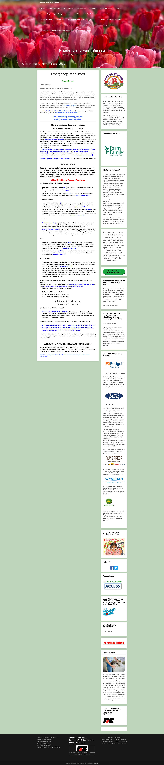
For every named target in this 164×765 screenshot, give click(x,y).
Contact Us (97, 25)
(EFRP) (69, 193)
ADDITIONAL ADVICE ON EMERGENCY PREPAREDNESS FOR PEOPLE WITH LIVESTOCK (68, 325)
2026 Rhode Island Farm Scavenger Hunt (110, 19)
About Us (70, 8)
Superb (96, 763)
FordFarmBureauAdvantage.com (114, 449)
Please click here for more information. (67, 113)
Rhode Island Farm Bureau (49, 3)
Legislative (92, 19)
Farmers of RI (81, 8)
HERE (107, 305)
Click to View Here (108, 631)
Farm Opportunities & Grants (91, 14)
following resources (70, 105)
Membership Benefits (106, 8)
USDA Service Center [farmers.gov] (82, 155)
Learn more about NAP (69, 248)
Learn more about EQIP (65, 266)
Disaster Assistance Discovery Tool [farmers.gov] (75, 149)
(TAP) (60, 251)
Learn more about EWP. (56, 276)
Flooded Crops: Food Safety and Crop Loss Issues (55, 158)
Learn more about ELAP (78, 215)
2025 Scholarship (43, 30)
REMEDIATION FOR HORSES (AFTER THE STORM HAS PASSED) (61, 330)
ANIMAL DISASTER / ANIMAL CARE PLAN (55, 312)
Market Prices (60, 19)
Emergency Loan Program (50, 223)
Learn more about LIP (78, 207)
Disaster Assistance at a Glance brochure (81, 284)
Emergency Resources (64, 14)
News (118, 8)
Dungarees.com (119, 469)
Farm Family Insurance (109, 207)
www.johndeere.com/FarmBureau (112, 516)
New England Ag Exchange (83, 25)
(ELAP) (88, 209)
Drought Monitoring (108, 25)
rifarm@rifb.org (108, 700)
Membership (92, 8)
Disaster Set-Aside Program (50, 229)
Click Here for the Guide (109, 323)
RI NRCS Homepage (61, 286)
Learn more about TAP (59, 254)
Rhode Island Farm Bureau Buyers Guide (62, 30)
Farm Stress (77, 14)
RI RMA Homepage (77, 286)
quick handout (120, 298)
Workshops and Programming (47, 14)
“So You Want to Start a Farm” (113, 219)
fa (49, 149)
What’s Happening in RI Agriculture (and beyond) (52, 8)
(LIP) (61, 203)
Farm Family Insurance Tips (46, 25)
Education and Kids (109, 14)
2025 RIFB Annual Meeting (84, 30)
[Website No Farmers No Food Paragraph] (114, 644)
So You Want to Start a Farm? (65, 25)
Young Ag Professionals (45, 19)
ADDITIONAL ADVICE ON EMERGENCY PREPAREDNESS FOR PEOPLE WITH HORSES (67, 328)
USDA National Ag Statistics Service (76, 19)
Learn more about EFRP (83, 195)
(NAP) (69, 242)
